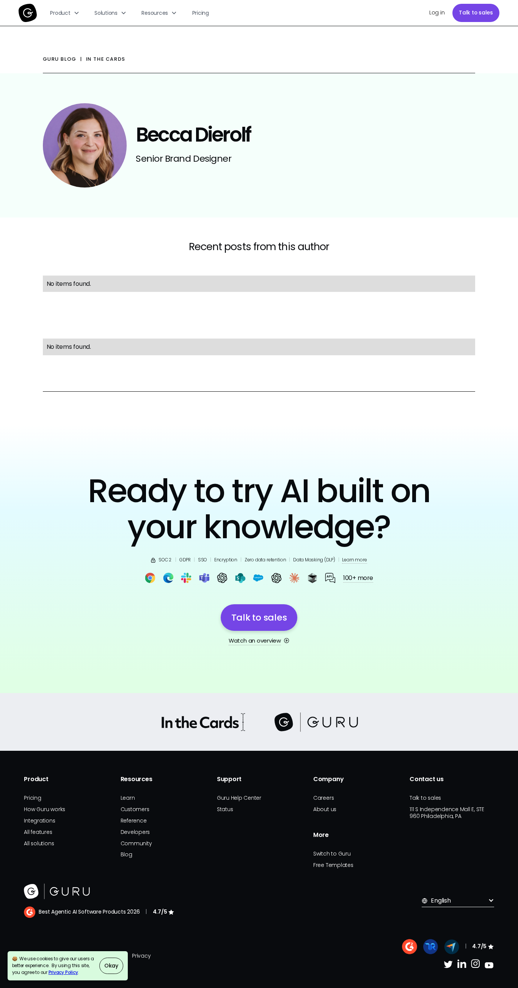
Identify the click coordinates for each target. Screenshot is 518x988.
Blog (126, 854)
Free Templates (333, 865)
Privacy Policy (63, 972)
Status (225, 809)
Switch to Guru (332, 853)
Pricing (200, 13)
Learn (128, 798)
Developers (135, 832)
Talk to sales (476, 12)
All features (38, 832)
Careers (323, 798)
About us (324, 809)
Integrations (39, 820)
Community (136, 843)
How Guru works (44, 809)
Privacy (141, 956)
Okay (111, 965)
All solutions (39, 843)
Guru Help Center (239, 798)
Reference (134, 820)
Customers (135, 809)
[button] (65, 13)
